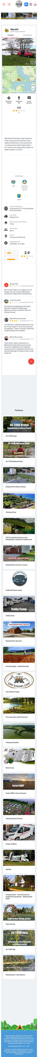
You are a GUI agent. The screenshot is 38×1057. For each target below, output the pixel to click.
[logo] (19, 4)
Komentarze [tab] (27, 35)
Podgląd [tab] (11, 35)
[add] (31, 361)
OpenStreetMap (23, 92)
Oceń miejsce (29, 102)
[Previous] (5, 52)
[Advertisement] (19, 124)
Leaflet (15, 92)
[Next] (32, 52)
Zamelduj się (19, 102)
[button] (19, 80)
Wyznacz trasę (9, 102)
